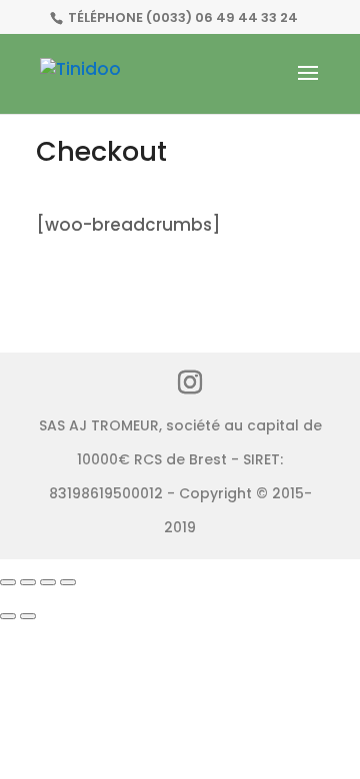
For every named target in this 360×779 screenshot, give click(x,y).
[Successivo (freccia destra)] (28, 616)
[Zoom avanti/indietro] (8, 582)
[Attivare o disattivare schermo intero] (28, 582)
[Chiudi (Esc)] (68, 582)
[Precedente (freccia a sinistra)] (8, 616)
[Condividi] (48, 582)
